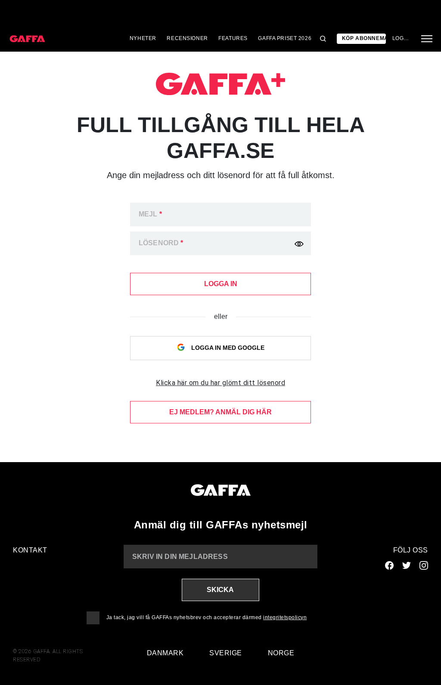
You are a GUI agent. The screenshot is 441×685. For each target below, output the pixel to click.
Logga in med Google (226, 347)
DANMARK (165, 653)
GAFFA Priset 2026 (284, 38)
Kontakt (30, 550)
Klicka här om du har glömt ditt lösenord (220, 383)
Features (233, 38)
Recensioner (187, 38)
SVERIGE (225, 653)
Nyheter (143, 38)
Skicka (220, 589)
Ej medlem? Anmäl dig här (220, 412)
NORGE (281, 653)
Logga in (401, 38)
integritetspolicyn (285, 617)
